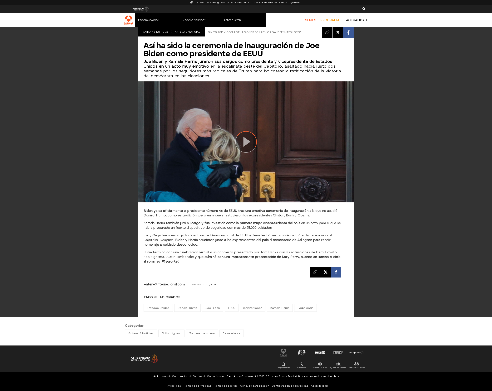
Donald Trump (187, 308)
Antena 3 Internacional (283, 352)
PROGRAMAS (331, 20)
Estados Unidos (158, 308)
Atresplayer (232, 20)
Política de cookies (226, 385)
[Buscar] (364, 8)
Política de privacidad (197, 385)
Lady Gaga (305, 308)
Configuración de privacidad (290, 385)
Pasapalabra (231, 333)
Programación (149, 20)
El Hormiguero (216, 2)
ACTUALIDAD (356, 20)
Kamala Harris (279, 308)
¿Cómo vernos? (194, 20)
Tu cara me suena (202, 333)
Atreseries (301, 352)
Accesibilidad (319, 385)
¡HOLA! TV (320, 352)
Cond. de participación (254, 385)
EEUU (231, 308)
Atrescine (338, 352)
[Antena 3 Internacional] (128, 23)
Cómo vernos (320, 368)
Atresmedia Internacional (144, 359)
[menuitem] (310, 20)
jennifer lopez (252, 308)
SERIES (310, 20)
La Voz (200, 2)
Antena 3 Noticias (156, 32)
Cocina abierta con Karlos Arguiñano (277, 2)
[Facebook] (348, 32)
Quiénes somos (338, 368)
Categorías (134, 325)
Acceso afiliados (356, 368)
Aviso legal (174, 385)
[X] (338, 32)
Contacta (301, 368)
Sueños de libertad (239, 2)
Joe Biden (212, 308)
